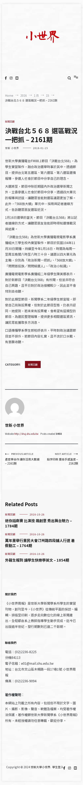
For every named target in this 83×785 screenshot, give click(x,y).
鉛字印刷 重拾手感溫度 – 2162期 (62, 458)
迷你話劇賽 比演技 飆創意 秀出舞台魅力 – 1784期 (38, 523)
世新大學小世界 (40, 767)
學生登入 (57, 767)
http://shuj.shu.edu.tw (26, 433)
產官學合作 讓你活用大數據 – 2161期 (22, 458)
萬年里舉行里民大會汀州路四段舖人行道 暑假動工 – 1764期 (40, 543)
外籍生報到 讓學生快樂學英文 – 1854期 (37, 560)
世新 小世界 (12, 148)
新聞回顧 (10, 121)
